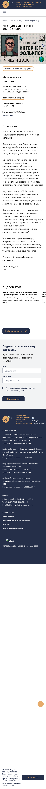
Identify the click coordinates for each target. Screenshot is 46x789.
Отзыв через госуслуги (12, 528)
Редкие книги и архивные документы (27, 668)
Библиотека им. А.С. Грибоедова (27, 587)
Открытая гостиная (26, 618)
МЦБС (10, 761)
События (13, 21)
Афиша (11, 731)
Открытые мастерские (23, 621)
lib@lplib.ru (11, 505)
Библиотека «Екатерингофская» (27, 579)
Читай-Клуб (19, 612)
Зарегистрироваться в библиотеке (26, 703)
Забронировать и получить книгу (26, 709)
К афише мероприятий (16, 331)
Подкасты (12, 742)
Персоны (11, 733)
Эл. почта (6, 376)
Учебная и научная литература (25, 662)
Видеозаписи (13, 739)
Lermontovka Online (16, 736)
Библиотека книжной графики (26, 626)
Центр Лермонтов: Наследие (26, 615)
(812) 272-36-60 (23, 502)
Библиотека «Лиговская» (24, 585)
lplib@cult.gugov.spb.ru (24, 505)
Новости (11, 722)
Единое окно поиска (20, 640)
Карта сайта (8, 513)
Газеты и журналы (19, 665)
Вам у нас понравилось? (38, 422)
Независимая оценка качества (16, 521)
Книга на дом (17, 711)
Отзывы (6, 524)
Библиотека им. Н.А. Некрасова (30, 595)
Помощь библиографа (21, 706)
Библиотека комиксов (23, 632)
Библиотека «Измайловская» (26, 590)
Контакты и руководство (18, 764)
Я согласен (33, 777)
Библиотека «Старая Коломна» (27, 593)
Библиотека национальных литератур (30, 623)
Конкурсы (12, 725)
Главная (5, 21)
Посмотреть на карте (13, 97)
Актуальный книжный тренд (23, 717)
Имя (4, 366)
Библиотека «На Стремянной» (30, 581)
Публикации (13, 755)
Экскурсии (12, 753)
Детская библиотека (23, 607)
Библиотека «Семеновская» (26, 601)
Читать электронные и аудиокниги (26, 714)
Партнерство (8, 516)
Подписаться (13, 399)
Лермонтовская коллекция (27, 678)
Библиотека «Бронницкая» (25, 604)
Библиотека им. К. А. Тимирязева (28, 576)
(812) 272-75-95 (11, 502)
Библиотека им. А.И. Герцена (18, 68)
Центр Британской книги (24, 629)
